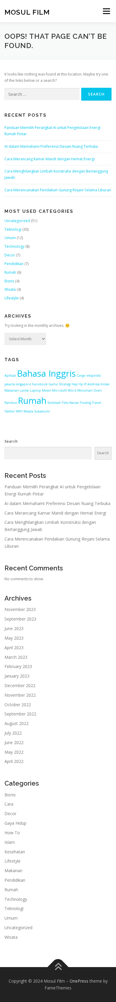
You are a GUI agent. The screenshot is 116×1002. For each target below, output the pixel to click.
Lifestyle (11, 298)
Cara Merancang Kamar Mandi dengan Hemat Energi (49, 158)
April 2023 (13, 647)
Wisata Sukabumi (36, 411)
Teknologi (12, 229)
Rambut (10, 403)
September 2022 (20, 714)
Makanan (13, 870)
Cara (8, 804)
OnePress (79, 981)
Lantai (24, 390)
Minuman (85, 390)
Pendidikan (13, 263)
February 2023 (18, 666)
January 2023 (16, 676)
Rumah (10, 272)
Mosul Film (27, 12)
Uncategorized (17, 220)
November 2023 (20, 609)
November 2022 (20, 695)
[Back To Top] (58, 967)
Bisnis (9, 281)
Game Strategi (59, 384)
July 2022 (13, 733)
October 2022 (17, 704)
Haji (75, 384)
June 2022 (13, 742)
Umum (10, 237)
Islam (9, 842)
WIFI (19, 411)
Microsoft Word (64, 390)
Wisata (10, 289)
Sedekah (54, 403)
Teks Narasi (70, 403)
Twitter (9, 411)
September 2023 (20, 619)
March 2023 (15, 657)
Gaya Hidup (15, 823)
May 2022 (13, 752)
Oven (97, 390)
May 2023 (13, 638)
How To (12, 832)
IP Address (92, 384)
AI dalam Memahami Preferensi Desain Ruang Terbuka (51, 146)
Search (11, 441)
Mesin (46, 390)
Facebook (40, 384)
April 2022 (13, 761)
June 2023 (13, 628)
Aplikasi (10, 375)
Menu (106, 11)
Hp (81, 384)
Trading (85, 403)
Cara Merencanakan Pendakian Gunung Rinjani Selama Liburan (57, 190)
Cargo (81, 375)
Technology (14, 246)
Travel (96, 403)
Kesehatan (14, 852)
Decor (9, 255)
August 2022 (16, 723)
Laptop (35, 390)
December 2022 (19, 685)
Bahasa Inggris (46, 373)
